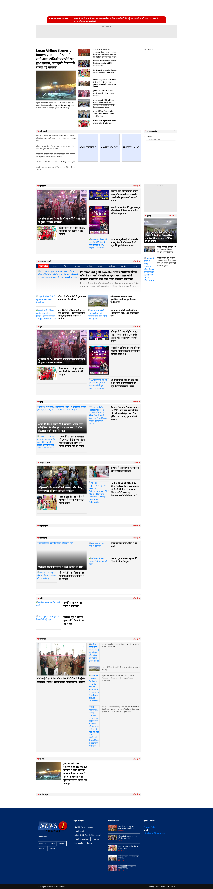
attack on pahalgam (82, 839)
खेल (41, 401)
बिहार (54, 266)
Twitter (52, 844)
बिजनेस (42, 639)
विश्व (41, 759)
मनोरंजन (42, 185)
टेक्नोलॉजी (43, 525)
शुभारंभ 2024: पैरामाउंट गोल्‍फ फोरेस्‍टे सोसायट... (127, 867)
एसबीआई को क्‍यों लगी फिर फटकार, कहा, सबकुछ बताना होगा (55, 162)
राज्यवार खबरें (45, 261)
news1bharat (60, 887)
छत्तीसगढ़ (112, 266)
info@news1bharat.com (154, 833)
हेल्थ (149, 215)
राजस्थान (100, 266)
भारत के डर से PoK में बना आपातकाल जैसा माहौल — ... (127, 827)
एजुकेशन (43, 538)
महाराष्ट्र (134, 266)
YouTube (42, 849)
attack (90, 827)
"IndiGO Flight (80, 827)
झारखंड (123, 266)
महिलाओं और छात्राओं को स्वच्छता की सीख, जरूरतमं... (128, 837)
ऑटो (41, 598)
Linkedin (52, 849)
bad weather (79, 843)
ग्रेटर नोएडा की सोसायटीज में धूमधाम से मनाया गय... (128, 847)
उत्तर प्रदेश (43, 266)
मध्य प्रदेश (89, 266)
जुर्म (40, 326)
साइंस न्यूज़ (43, 794)
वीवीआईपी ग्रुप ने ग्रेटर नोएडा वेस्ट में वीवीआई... (128, 857)
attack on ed (79, 831)
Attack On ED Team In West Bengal (88, 835)
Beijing (89, 843)
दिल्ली (66, 266)
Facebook (42, 844)
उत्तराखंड (77, 266)
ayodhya (96, 839)
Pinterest (61, 844)
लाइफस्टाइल (44, 462)
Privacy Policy (149, 827)
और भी (136, 186)
